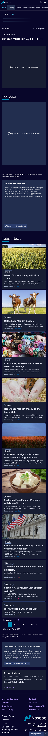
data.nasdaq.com (16, 659)
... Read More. (37, 196)
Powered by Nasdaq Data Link (17, 663)
